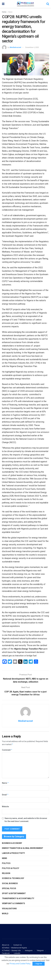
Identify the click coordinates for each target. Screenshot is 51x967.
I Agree (38, 964)
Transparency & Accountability (18, 898)
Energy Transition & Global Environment (22, 848)
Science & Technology (13, 878)
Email (5, 794)
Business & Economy (12, 843)
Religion (6, 873)
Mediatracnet (15, 47)
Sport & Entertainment (14, 893)
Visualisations (9, 909)
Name (5, 783)
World (5, 914)
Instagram (29, 950)
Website (5, 806)
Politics (6, 863)
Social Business (10, 883)
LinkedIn (17, 953)
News (10, 12)
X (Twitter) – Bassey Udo (11, 950)
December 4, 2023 (32, 47)
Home (4, 12)
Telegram (40, 950)
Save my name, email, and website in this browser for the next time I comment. (26, 819)
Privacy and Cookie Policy (20, 964)
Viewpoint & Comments (13, 903)
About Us (5, 945)
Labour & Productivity (13, 853)
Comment (7, 750)
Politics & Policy (10, 868)
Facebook (6, 953)
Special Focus (9, 888)
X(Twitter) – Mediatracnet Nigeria (14, 948)
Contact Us (17, 945)
